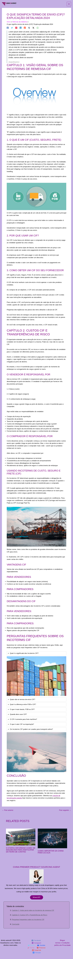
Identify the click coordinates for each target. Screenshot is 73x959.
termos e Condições (62, 943)
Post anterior (7, 810)
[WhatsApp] (38, 28)
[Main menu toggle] (69, 4)
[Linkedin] (20, 28)
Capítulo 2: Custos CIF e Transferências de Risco (29, 915)
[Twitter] (12, 28)
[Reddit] (25, 28)
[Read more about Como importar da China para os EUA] (52, 838)
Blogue (62, 940)
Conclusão (15, 924)
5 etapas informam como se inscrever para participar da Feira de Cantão (20, 850)
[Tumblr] (29, 28)
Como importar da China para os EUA (50, 852)
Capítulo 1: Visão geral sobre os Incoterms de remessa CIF (33, 910)
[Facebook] (8, 28)
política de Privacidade (62, 945)
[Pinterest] (16, 28)
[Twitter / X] (33, 28)
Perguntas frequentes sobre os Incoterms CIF (28, 919)
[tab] (36, 653)
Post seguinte (65, 810)
